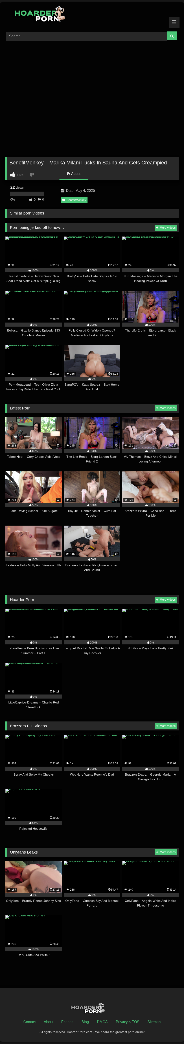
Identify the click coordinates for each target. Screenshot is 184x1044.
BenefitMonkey (76, 200)
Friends (67, 1022)
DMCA (102, 1022)
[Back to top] (170, 1030)
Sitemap (154, 1022)
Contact (29, 1022)
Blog (85, 1022)
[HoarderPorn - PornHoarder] (92, 15)
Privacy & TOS (127, 1022)
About (75, 174)
